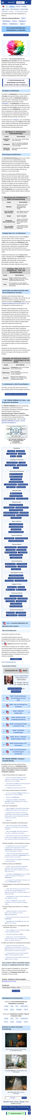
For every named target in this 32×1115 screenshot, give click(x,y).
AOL (17, 1006)
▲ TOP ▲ (29, 1109)
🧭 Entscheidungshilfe (22, 484)
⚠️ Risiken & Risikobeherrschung (16, 481)
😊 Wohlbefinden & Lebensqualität (11, 512)
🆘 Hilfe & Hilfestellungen (11, 566)
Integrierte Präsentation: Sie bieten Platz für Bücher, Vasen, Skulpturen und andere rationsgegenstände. (16, 913)
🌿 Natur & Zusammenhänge (21, 580)
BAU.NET (11, 2)
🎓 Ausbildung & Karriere (12, 615)
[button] (16, 659)
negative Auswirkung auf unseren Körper (13, 303)
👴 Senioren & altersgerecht (22, 515)
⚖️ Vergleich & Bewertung (16, 479)
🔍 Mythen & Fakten (11, 487)
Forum (7, 9)
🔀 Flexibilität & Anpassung (10, 552)
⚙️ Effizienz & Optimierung (22, 498)
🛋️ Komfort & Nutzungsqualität (16, 510)
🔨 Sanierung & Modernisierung (16, 524)
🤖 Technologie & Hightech (10, 598)
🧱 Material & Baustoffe (16, 529)
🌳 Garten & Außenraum (9, 507)
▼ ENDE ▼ (29, 1113)
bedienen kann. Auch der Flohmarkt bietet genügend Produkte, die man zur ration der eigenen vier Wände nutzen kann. (16, 938)
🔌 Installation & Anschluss (16, 557)
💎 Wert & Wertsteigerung (9, 498)
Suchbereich (5, 985)
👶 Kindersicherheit (24, 512)
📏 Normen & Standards (21, 601)
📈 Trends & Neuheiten (20, 589)
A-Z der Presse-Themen (21, 11)
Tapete (22, 24)
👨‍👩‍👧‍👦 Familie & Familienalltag (9, 515)
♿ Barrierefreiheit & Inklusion (22, 507)
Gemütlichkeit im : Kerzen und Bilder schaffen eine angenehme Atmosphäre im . (17, 876)
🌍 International (22, 615)
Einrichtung (6, 21)
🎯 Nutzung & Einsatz (21, 549)
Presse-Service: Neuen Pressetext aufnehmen (16, 35)
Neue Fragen (24, 9)
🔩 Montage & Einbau (16, 569)
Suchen (24, 1097)
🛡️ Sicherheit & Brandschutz (21, 538)
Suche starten (16, 990)
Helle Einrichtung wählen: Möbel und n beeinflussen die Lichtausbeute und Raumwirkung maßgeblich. (16, 827)
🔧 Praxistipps (22, 462)
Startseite (6, 1101)
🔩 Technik (16, 467)
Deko (22, 18)
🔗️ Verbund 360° (11, 451)
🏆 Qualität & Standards (10, 465)
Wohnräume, (12, 797)
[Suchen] (26, 2)
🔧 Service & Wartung (10, 549)
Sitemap (22, 1101)
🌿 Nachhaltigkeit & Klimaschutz (16, 575)
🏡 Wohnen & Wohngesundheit (16, 504)
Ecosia (6, 1009)
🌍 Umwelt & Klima (9, 580)
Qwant (12, 1009)
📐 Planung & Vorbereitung (10, 547)
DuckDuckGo (24, 1006)
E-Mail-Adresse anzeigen (14, 688)
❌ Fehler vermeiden (22, 566)
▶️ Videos (19, 456)
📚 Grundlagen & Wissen (12, 462)
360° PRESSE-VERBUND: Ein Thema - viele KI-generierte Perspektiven (14, 420)
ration (8, 820)
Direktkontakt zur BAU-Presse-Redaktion (16, 394)
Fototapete (22, 21)
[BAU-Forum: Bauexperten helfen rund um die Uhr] (3, 9)
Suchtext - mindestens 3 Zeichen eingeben (14, 979)
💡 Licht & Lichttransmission (16, 606)
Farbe (14, 21)
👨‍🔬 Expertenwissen (20, 451)
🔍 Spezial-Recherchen (20, 612)
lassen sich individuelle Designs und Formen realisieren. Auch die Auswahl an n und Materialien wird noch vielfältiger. (16, 779)
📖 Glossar (13, 456)
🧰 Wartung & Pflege (23, 552)
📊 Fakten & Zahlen (10, 589)
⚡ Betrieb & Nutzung (22, 547)
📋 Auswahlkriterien (21, 487)
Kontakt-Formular (16, 691)
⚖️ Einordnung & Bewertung (10, 484)
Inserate (18, 6)
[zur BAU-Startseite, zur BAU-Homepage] (3, 6)
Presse (11, 6)
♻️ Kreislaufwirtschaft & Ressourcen (16, 578)
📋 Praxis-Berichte (10, 612)
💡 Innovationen (22, 453)
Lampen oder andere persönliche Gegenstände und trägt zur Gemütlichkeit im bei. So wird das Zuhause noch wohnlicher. (17, 855)
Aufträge (24, 6)
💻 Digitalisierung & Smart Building (16, 540)
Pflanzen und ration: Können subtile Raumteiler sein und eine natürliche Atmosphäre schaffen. (16, 902)
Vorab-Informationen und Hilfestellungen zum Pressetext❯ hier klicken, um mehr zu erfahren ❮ (16, 82)
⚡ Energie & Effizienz (9, 538)
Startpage (19, 1009)
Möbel (4, 24)
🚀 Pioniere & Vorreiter (22, 598)
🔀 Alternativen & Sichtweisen (16, 474)
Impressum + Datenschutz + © (16, 1107)
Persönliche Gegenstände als (14, 934)
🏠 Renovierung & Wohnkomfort (16, 526)
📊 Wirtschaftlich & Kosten (16, 493)
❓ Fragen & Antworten (11, 453)
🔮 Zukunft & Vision (10, 601)
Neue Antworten (14, 9)
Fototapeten (5, 103)
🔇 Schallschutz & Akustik (16, 603)
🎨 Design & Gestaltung (16, 517)
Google (6, 1006)
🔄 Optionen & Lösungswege (16, 476)
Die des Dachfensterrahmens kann (16, 787)
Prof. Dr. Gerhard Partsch (9, 662)
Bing (12, 1006)
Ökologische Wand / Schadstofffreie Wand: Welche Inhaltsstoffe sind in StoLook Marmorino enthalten (16, 801)
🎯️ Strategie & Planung (21, 465)
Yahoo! (26, 1009)
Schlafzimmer (13, 24)
